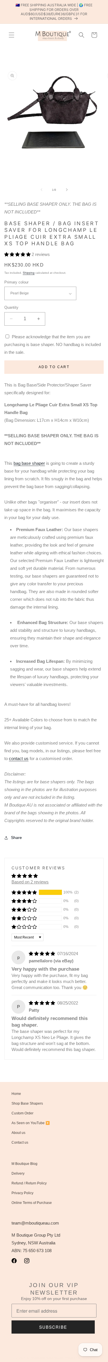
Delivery (18, 1173)
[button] (11, 35)
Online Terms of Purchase (32, 1203)
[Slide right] (66, 189)
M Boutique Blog (24, 1164)
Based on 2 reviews (30, 881)
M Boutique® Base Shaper (45, 1358)
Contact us (20, 1142)
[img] (42, 953)
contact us (19, 758)
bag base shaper (29, 463)
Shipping (29, 272)
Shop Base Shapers (27, 1103)
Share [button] (16, 837)
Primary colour (16, 282)
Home (16, 1094)
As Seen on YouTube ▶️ (31, 1123)
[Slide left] (41, 189)
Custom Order (22, 1113)
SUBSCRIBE (53, 1327)
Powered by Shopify (79, 1358)
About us (18, 1133)
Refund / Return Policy (29, 1183)
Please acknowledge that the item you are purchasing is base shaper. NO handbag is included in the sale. (52, 344)
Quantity (11, 307)
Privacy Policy (22, 1193)
